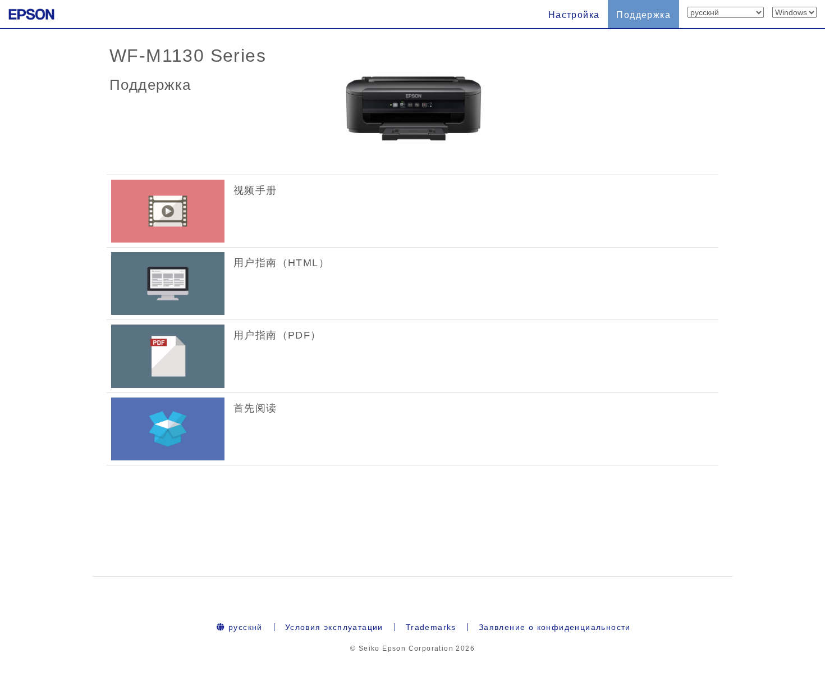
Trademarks (431, 627)
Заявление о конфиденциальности (555, 627)
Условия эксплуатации (334, 627)
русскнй (244, 627)
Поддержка (643, 15)
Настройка (574, 15)
